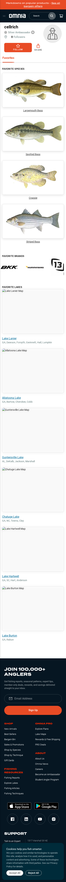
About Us (39, 758)
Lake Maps (40, 734)
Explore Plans (42, 729)
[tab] (8, 58)
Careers (39, 769)
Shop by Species (12, 750)
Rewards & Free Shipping (47, 739)
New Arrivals (10, 729)
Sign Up (33, 710)
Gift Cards (9, 760)
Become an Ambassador (47, 774)
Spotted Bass (33, 154)
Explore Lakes (11, 783)
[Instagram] (53, 819)
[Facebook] (12, 819)
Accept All (14, 872)
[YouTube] (39, 819)
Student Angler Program (47, 779)
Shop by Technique (13, 755)
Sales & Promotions (14, 744)
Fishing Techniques (14, 793)
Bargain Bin (9, 739)
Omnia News (41, 764)
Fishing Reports (12, 777)
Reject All (33, 872)
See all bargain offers (42, 5)
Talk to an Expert (12, 841)
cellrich (11, 27)
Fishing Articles (12, 788)
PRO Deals (40, 744)
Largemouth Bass (33, 110)
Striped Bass (33, 241)
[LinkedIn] (26, 819)
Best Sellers (10, 734)
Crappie (33, 198)
